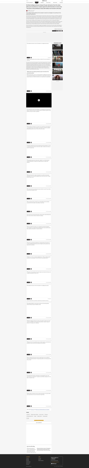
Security (59, 466)
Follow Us (32, 409)
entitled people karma (30, 416)
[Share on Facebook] (57, 30)
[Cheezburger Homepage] (44, 0)
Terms (55, 466)
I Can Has (27, 458)
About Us (39, 459)
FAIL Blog (27, 459)
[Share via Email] (62, 30)
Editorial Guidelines (41, 460)
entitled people (45, 416)
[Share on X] (59, 30)
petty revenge (41, 414)
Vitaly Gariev (49, 57)
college (35, 416)
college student (39, 416)
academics (28, 414)
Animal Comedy (28, 461)
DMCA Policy (61, 466)
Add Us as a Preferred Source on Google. (42, 409)
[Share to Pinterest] (60, 30)
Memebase (27, 460)
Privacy (57, 466)
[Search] (27, 0)
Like (28, 418)
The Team (39, 458)
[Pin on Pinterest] (31, 57)
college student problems (34, 414)
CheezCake (27, 464)
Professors (46, 414)
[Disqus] (39, 435)
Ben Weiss (29, 10)
